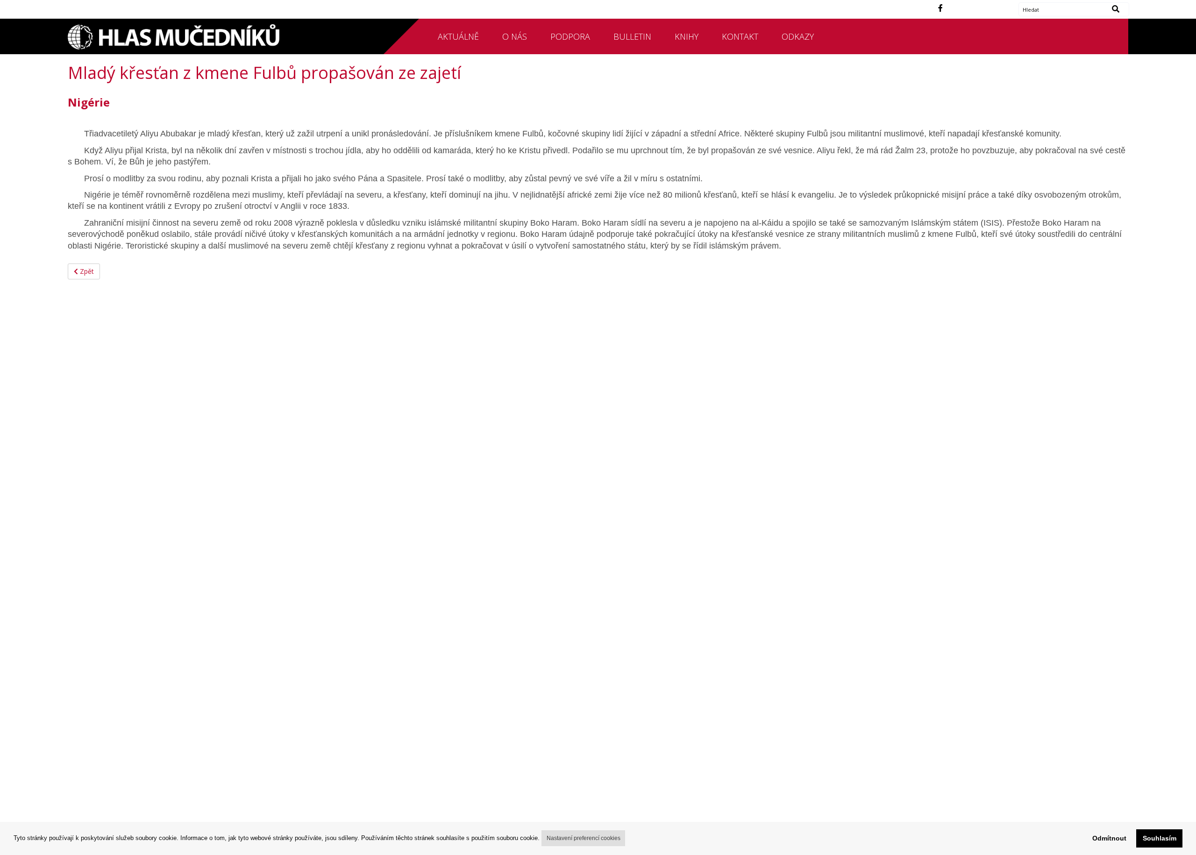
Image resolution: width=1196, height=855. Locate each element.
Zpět (86, 271)
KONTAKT (740, 36)
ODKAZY (798, 36)
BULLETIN (632, 36)
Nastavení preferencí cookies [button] (583, 838)
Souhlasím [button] (1159, 838)
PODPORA (570, 36)
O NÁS (514, 36)
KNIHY (686, 36)
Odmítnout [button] (1109, 838)
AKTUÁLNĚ (458, 36)
